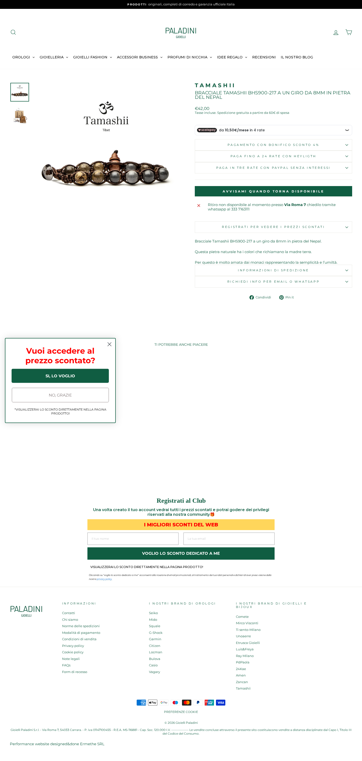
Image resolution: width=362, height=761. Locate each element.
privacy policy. (104, 579)
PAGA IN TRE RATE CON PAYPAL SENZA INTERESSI (273, 168)
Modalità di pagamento (81, 633)
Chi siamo (70, 620)
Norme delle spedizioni (81, 626)
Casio (153, 665)
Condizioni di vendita (79, 639)
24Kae (241, 669)
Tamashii (215, 85)
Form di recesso (74, 672)
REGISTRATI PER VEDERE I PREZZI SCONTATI (273, 227)
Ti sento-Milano (248, 630)
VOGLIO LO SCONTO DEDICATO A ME (181, 553)
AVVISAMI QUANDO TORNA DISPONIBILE (273, 191)
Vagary (154, 672)
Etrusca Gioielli (248, 643)
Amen (241, 675)
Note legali (71, 659)
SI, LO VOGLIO (60, 375)
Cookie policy (72, 652)
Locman (155, 652)
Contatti (68, 613)
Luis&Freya (245, 649)
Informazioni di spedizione (273, 270)
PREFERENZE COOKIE (181, 712)
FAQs (66, 665)
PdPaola (242, 662)
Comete (242, 617)
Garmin (155, 639)
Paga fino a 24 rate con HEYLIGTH (273, 156)
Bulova (154, 659)
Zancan (242, 682)
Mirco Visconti (247, 623)
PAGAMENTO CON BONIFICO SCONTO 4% (273, 145)
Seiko (153, 613)
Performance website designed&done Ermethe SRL (57, 744)
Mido (153, 620)
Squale (154, 626)
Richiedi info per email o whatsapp (273, 281)
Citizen (154, 646)
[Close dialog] (109, 344)
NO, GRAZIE (60, 395)
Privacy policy (73, 646)
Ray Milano (245, 656)
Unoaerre (243, 636)
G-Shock (156, 633)
